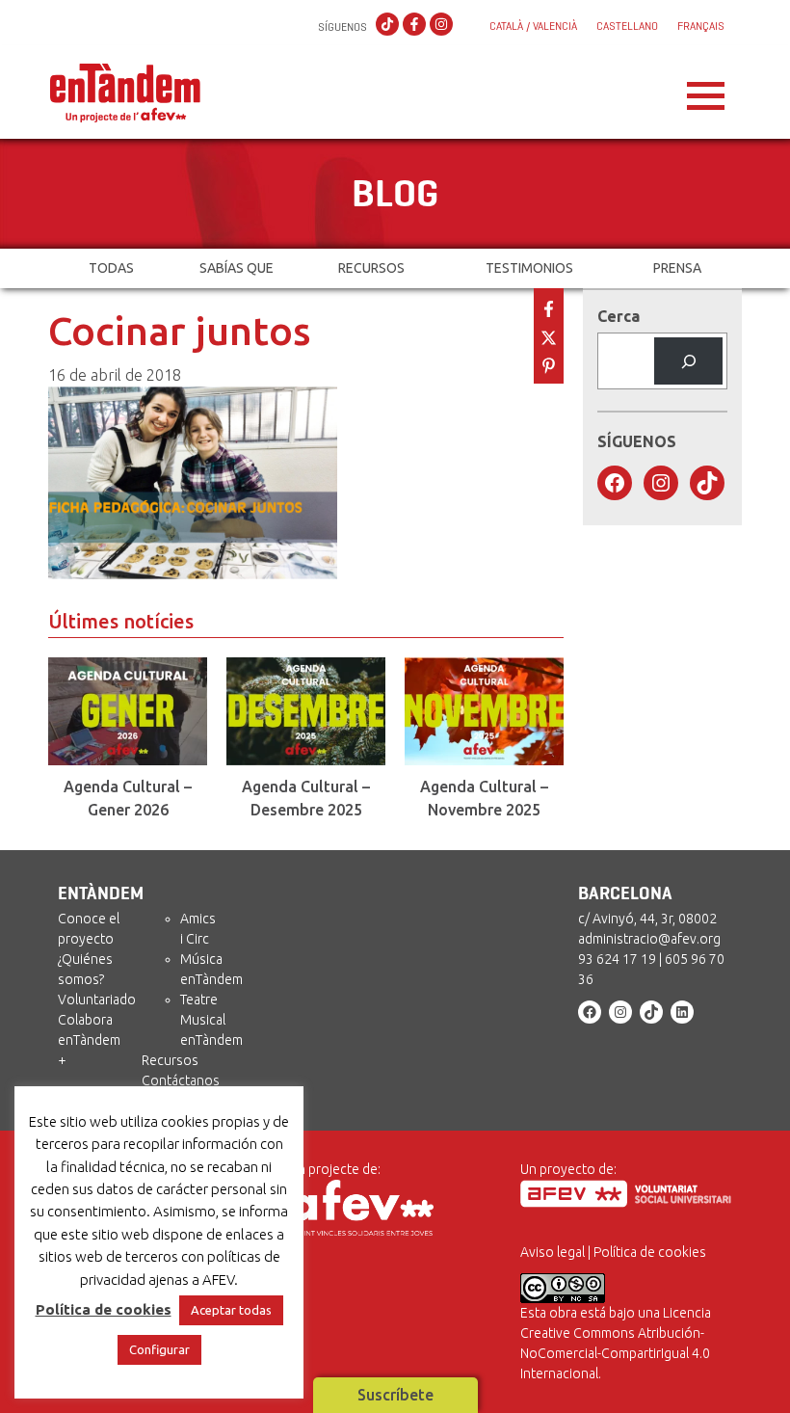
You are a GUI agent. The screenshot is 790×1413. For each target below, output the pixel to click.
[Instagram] (441, 25)
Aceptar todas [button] (231, 1310)
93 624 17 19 (617, 959)
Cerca (618, 316)
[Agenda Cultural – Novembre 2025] (484, 711)
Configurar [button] (159, 1349)
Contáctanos (181, 1080)
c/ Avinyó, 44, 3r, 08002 (647, 918)
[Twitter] (548, 336)
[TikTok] (387, 25)
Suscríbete (395, 1394)
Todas (111, 268)
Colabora (85, 1019)
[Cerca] (688, 361)
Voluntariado (97, 999)
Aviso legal (552, 1252)
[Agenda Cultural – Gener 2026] (127, 711)
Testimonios (529, 268)
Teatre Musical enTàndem (211, 1020)
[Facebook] (414, 25)
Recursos (371, 268)
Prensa (677, 268)
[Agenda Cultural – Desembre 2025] (305, 711)
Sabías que (236, 268)
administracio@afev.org (649, 938)
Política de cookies (649, 1252)
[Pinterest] (548, 364)
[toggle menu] (706, 90)
